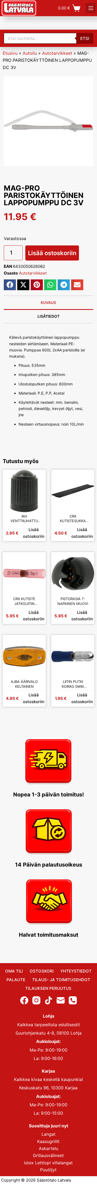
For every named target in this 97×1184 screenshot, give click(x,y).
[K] (91, 8)
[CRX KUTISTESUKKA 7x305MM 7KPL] (72, 491)
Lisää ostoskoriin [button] (33, 533)
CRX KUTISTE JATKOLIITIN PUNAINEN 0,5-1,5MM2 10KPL (24, 601)
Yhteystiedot (76, 971)
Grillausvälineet (48, 1155)
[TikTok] (48, 1000)
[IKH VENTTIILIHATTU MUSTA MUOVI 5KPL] (24, 491)
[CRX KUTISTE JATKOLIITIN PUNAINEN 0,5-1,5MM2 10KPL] (24, 573)
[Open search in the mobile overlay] (48, 38)
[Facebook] (24, 1000)
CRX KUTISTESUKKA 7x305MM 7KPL (73, 518)
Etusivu (10, 53)
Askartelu (48, 1148)
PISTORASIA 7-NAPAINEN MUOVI (72, 601)
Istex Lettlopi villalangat (48, 1162)
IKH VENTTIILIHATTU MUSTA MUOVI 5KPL (24, 518)
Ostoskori (42, 971)
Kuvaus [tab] (48, 302)
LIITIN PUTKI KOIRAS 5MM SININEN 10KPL (72, 684)
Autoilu (30, 53)
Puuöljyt (48, 1169)
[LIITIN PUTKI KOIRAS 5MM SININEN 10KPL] (72, 656)
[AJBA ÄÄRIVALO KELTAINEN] (24, 656)
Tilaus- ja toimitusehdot (61, 979)
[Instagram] (36, 1000)
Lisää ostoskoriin (52, 252)
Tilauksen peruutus (48, 988)
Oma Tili (14, 971)
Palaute (15, 979)
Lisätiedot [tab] (48, 316)
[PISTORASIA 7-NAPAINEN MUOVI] (72, 573)
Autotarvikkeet (57, 53)
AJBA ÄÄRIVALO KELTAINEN (24, 684)
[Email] (61, 1000)
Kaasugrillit (48, 1141)
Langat (48, 1134)
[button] (10, 284)
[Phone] (73, 1000)
